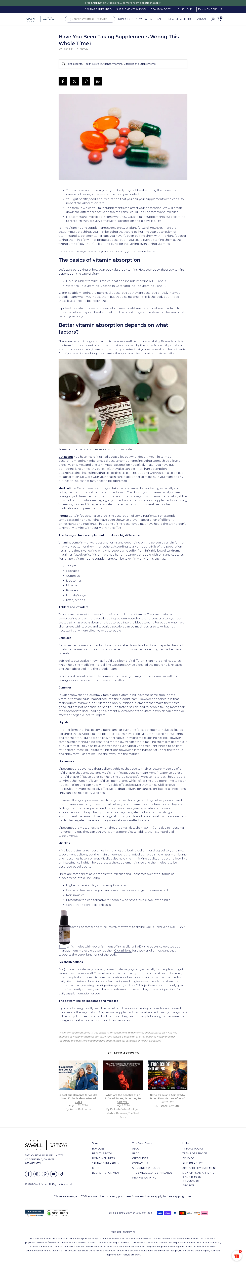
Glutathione (123, 950)
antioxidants (75, 63)
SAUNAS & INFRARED (98, 9)
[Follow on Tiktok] (62, 1174)
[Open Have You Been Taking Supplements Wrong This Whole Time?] (64, 927)
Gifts (95, 1168)
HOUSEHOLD (184, 9)
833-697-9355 (32, 1163)
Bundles (124, 19)
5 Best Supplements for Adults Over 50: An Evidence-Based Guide (78, 1098)
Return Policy (192, 1163)
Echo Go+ (189, 1158)
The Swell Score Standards (152, 1172)
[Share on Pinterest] (86, 81)
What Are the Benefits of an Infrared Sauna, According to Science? (123, 1098)
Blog (135, 1153)
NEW (139, 19)
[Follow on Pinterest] (45, 1174)
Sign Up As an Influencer (191, 1179)
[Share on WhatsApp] (98, 81)
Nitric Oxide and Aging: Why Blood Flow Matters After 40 (167, 1097)
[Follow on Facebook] (28, 1174)
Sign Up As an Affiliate (198, 1172)
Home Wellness (103, 1158)
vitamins (117, 63)
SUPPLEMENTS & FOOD (131, 9)
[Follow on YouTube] (53, 1174)
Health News (91, 63)
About (201, 19)
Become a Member (181, 19)
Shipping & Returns (146, 1168)
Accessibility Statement (199, 1168)
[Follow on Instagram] (36, 1174)
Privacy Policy (192, 1148)
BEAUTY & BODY (161, 9)
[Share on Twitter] (74, 81)
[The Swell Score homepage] (40, 19)
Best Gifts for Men (105, 1172)
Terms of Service (194, 1153)
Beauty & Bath (102, 1153)
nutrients (105, 63)
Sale (160, 19)
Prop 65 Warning (144, 1177)
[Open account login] (213, 19)
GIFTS (148, 19)
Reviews (188, 1185)
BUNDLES (98, 1148)
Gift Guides (140, 1158)
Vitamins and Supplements (139, 63)
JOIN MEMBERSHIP (210, 9)
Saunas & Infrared (105, 1163)
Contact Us (140, 1163)
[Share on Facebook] (63, 81)
